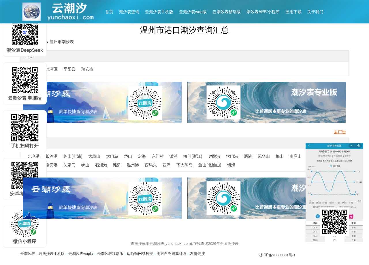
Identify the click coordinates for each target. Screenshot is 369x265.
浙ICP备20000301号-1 (277, 255)
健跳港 (214, 156)
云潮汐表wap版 (193, 11)
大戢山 (94, 156)
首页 (109, 11)
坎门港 (232, 156)
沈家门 (69, 164)
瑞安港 (52, 164)
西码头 (151, 164)
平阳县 (69, 69)
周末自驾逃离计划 (172, 253)
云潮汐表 (27, 253)
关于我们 (315, 11)
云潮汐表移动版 (226, 11)
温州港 (133, 164)
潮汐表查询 (129, 11)
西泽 (167, 164)
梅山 (280, 156)
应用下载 (293, 11)
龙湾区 (52, 69)
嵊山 (85, 164)
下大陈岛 (184, 164)
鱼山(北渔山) (209, 164)
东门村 (158, 156)
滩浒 (117, 164)
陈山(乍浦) (72, 156)
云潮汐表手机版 (159, 11)
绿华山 (264, 156)
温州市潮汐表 (62, 41)
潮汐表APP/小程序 (263, 11)
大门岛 (112, 156)
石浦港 (101, 164)
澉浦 (174, 156)
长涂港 (52, 156)
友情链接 (197, 253)
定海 (142, 156)
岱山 (128, 156)
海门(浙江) (192, 156)
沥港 (248, 156)
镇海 (231, 164)
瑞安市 (87, 69)
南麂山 (295, 156)
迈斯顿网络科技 (140, 253)
